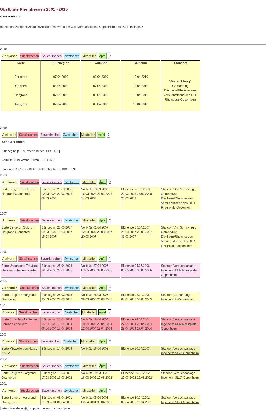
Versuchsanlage (184, 265)
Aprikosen (9, 134)
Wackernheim (186, 299)
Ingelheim (168, 270)
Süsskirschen (29, 56)
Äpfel (102, 56)
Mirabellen (89, 56)
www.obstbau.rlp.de (56, 408)
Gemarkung (181, 295)
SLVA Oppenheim (187, 353)
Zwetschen (71, 56)
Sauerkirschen (52, 56)
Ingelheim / (168, 299)
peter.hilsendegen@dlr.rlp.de (20, 408)
